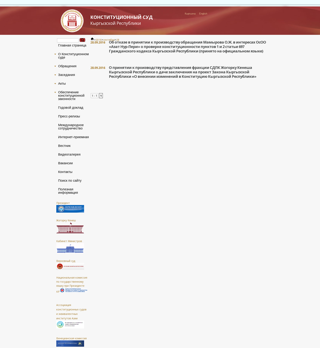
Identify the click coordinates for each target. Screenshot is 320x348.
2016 (98, 39)
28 (117, 39)
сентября (109, 39)
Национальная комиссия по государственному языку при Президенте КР (71, 284)
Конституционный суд (121, 20)
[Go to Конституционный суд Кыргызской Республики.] (92, 39)
